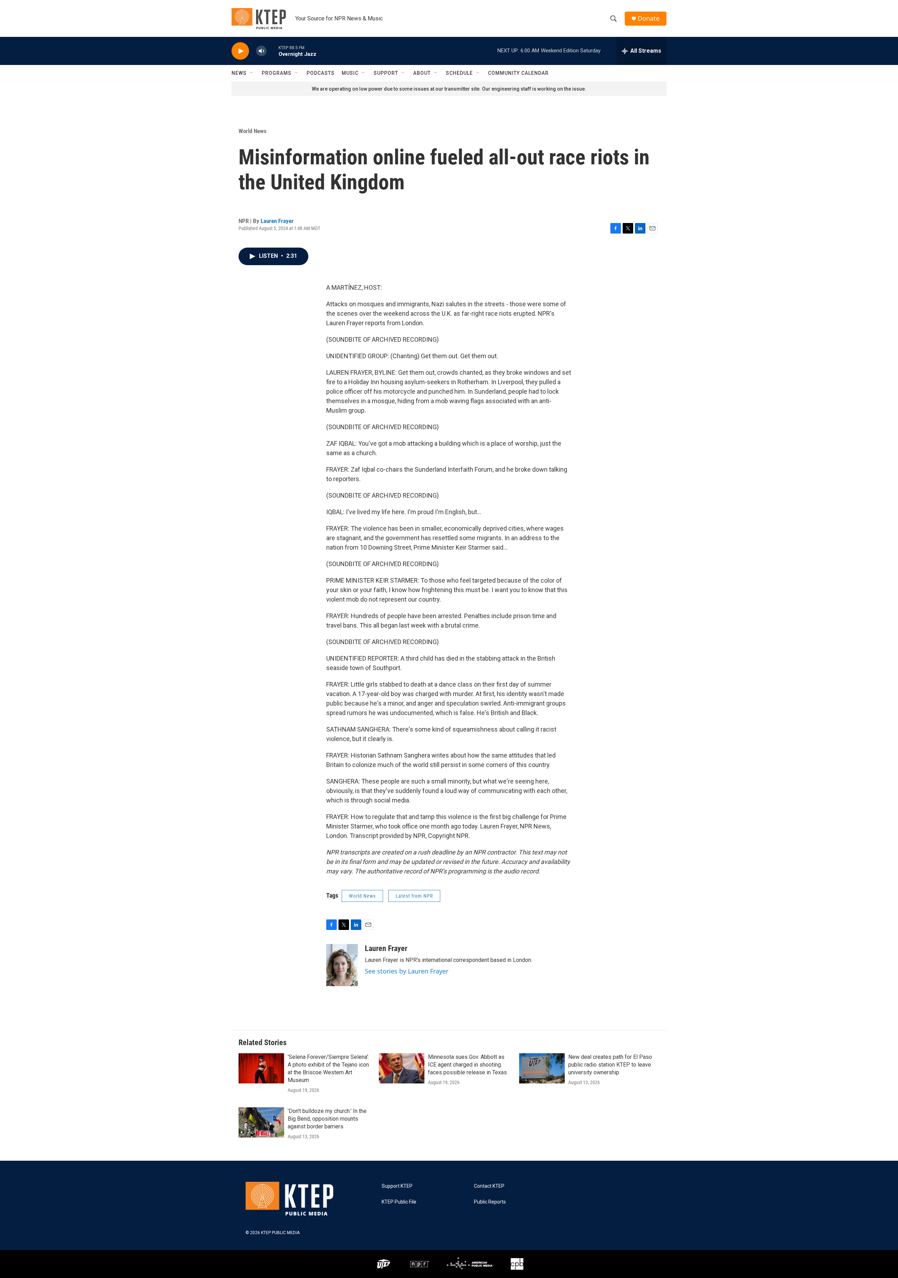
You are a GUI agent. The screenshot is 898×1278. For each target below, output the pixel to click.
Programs (276, 73)
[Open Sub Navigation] (252, 73)
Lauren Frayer (277, 220)
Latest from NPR (414, 896)
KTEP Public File (399, 1202)
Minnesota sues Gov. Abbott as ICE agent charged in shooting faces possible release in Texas (467, 1065)
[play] (240, 51)
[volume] (261, 51)
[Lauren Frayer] (342, 965)
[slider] (273, 50)
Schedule (459, 73)
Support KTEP (397, 1186)
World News (253, 131)
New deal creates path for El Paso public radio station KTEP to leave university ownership (610, 1065)
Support (386, 73)
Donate (648, 18)
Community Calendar (518, 73)
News (239, 73)
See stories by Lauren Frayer (406, 971)
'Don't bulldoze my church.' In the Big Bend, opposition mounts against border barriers (327, 1119)
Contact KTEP (489, 1186)
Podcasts (321, 73)
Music (350, 73)
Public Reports (490, 1202)
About (422, 73)
